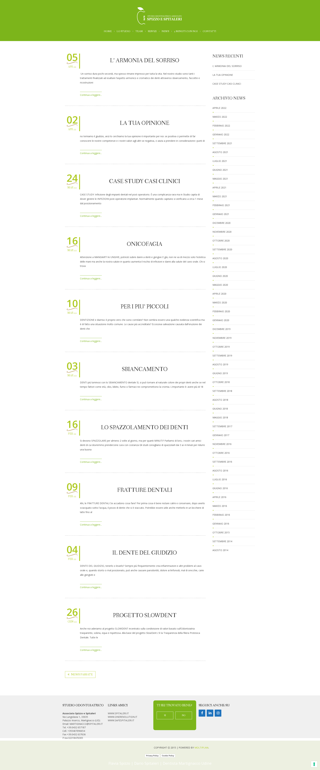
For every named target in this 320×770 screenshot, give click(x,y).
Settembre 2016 (222, 461)
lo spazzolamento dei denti (144, 427)
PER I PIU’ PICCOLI (144, 307)
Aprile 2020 (219, 293)
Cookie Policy (168, 755)
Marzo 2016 (219, 505)
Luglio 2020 (219, 267)
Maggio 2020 (220, 284)
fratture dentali (144, 490)
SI (165, 715)
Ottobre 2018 (221, 382)
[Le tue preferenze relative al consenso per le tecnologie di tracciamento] (314, 764)
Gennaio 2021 (220, 214)
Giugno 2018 (220, 408)
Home (108, 31)
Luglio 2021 (219, 161)
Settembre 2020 (222, 249)
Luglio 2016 (219, 479)
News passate (82, 675)
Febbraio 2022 (221, 125)
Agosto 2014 (220, 550)
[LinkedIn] (210, 713)
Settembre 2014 (222, 541)
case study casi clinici (144, 181)
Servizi (152, 31)
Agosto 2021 (220, 152)
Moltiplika (201, 747)
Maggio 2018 (220, 417)
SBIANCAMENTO (145, 369)
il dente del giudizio (144, 553)
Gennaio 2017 (220, 435)
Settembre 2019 (222, 355)
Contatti (209, 31)
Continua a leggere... (91, 94)
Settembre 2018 (222, 391)
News (165, 31)
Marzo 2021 (219, 196)
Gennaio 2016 (220, 523)
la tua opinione (144, 123)
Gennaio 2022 (220, 134)
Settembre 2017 (222, 426)
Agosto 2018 (220, 399)
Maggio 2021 (220, 178)
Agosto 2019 (220, 364)
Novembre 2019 (222, 337)
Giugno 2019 (220, 373)
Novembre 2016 (222, 444)
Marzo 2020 (219, 302)
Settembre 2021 (222, 143)
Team (139, 31)
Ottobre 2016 (221, 452)
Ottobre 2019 (221, 346)
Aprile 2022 (219, 107)
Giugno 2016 (220, 488)
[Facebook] (202, 713)
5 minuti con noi (186, 31)
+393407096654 (76, 730)
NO (184, 715)
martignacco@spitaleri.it (86, 723)
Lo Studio (123, 31)
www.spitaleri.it (118, 713)
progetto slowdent (144, 615)
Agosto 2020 (220, 258)
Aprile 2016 (219, 497)
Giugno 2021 (220, 169)
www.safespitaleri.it (121, 720)
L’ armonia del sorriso (144, 60)
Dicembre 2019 (221, 329)
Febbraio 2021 (221, 205)
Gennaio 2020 (220, 320)
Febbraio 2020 (221, 311)
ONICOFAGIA (144, 244)
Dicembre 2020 (221, 222)
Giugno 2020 (220, 276)
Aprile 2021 (219, 187)
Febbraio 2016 (221, 514)
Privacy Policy (152, 755)
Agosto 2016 (220, 470)
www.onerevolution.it (122, 716)
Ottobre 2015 (221, 532)
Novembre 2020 (222, 231)
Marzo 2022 (219, 116)
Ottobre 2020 (221, 240)
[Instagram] (218, 713)
